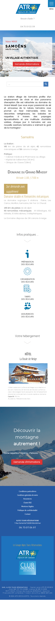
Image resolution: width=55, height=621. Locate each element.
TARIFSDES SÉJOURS (27, 298)
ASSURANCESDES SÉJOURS (27, 315)
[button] (51, 3)
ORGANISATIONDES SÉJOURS (27, 280)
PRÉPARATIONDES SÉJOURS (27, 263)
